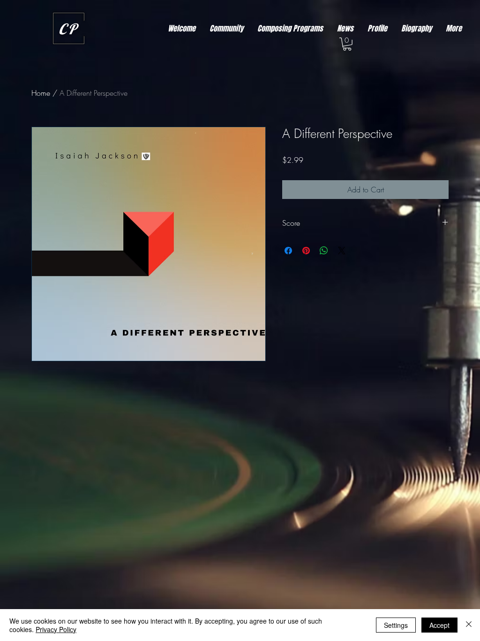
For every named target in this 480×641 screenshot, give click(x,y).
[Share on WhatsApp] (324, 250)
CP (68, 29)
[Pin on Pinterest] (306, 250)
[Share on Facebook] (288, 250)
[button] (347, 44)
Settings (396, 625)
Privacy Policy (56, 629)
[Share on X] (341, 250)
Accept (439, 625)
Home (40, 93)
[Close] (468, 625)
